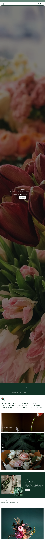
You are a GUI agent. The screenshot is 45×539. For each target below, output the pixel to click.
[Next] (35, 1)
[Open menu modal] (43, 4)
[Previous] (10, 1)
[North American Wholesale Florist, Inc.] (2, 3)
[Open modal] (27, 530)
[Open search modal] (38, 4)
